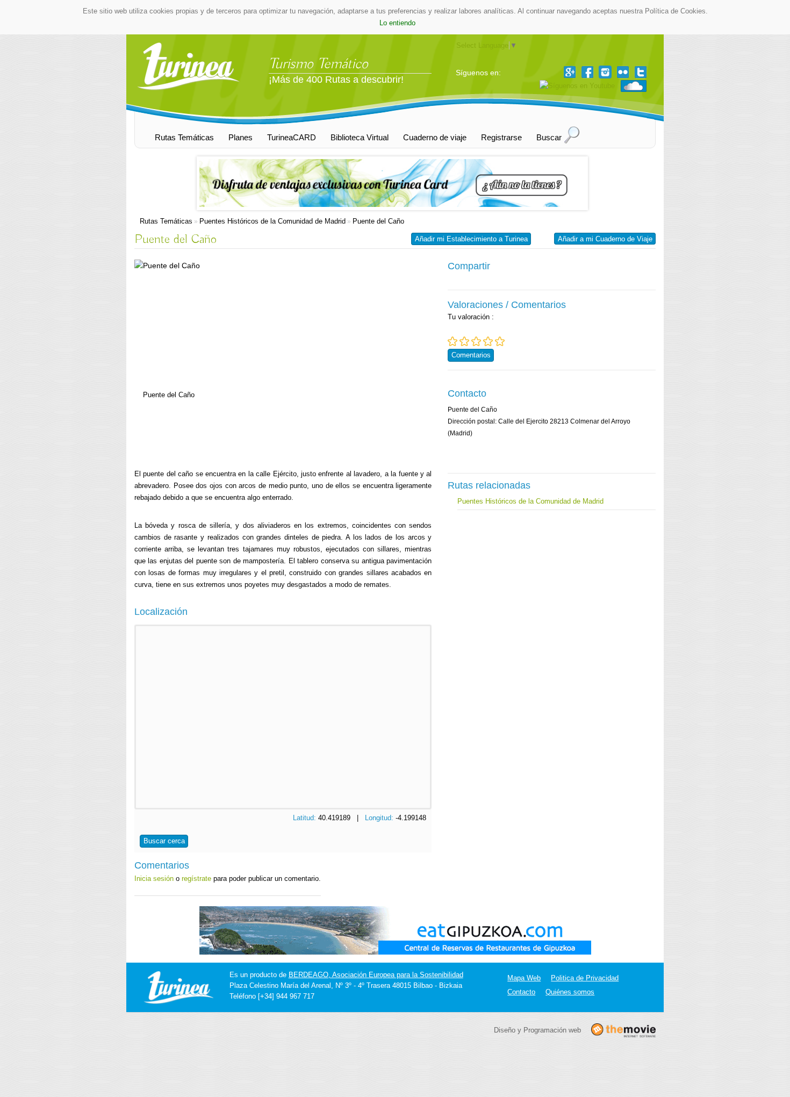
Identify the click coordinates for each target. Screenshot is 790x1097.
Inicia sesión (154, 878)
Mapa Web (524, 978)
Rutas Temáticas (166, 221)
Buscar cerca (164, 841)
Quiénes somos (569, 992)
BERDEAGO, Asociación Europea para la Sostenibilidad (376, 975)
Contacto (521, 992)
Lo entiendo (397, 23)
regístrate (196, 878)
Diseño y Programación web (537, 1030)
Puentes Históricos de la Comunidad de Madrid (272, 221)
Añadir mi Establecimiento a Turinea (471, 239)
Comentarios (471, 355)
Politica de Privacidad (585, 978)
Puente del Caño (378, 221)
